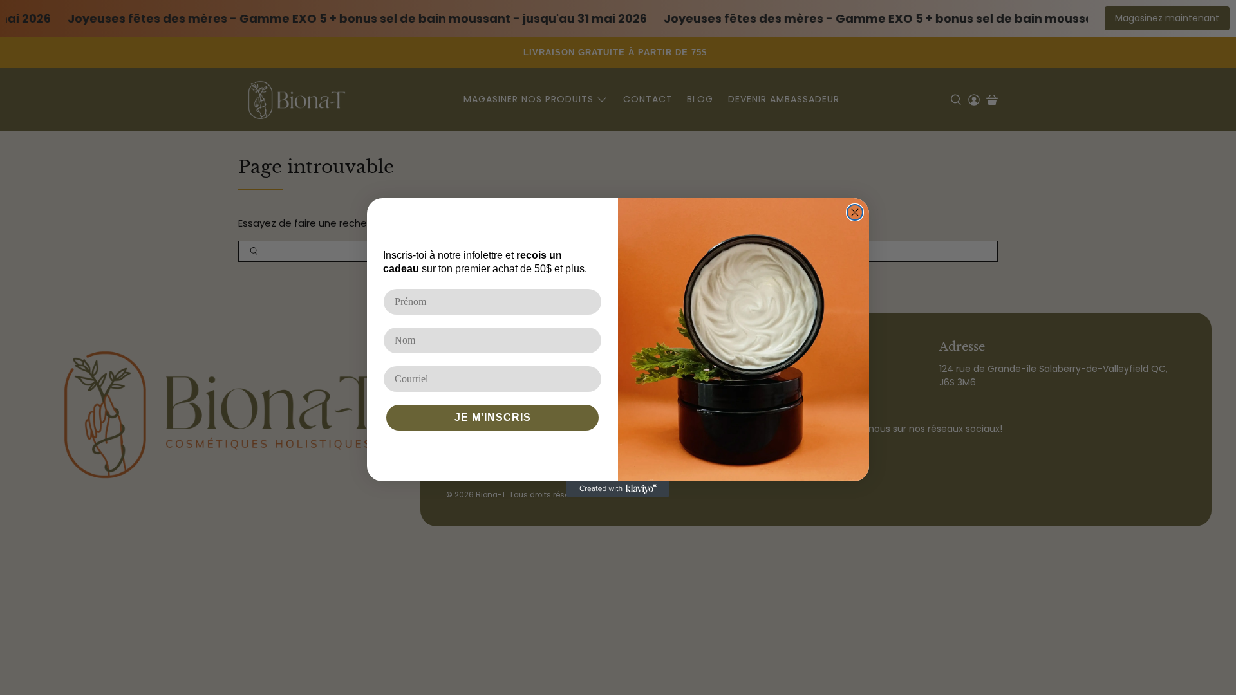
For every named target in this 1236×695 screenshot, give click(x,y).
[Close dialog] (855, 212)
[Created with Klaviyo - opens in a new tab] (618, 489)
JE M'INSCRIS (492, 417)
